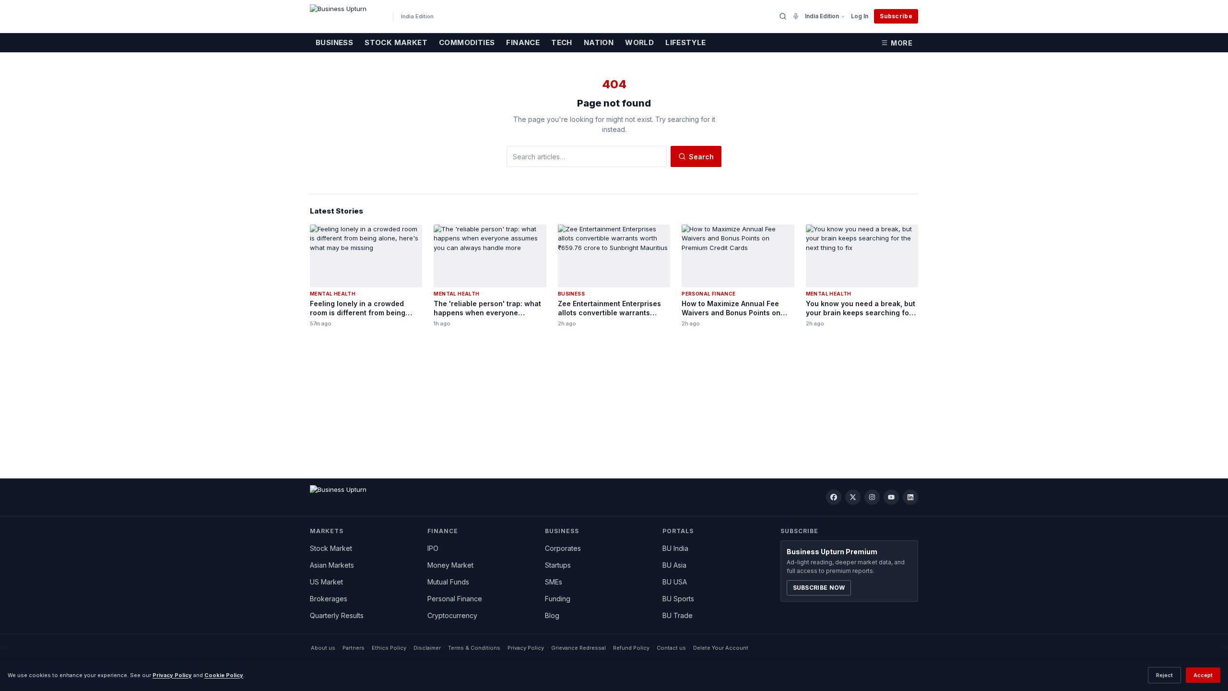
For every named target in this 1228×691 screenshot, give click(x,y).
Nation (599, 42)
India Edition (822, 16)
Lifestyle (685, 42)
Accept (1203, 675)
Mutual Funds (448, 582)
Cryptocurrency (452, 615)
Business (334, 42)
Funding (557, 599)
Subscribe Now (819, 587)
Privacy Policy (526, 647)
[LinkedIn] (910, 497)
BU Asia (674, 565)
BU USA (674, 582)
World (639, 42)
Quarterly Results (337, 615)
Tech (561, 42)
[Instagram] (872, 497)
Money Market (450, 565)
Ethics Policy (389, 647)
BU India (675, 548)
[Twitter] (853, 497)
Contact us (671, 647)
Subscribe (896, 16)
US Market (326, 582)
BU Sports (678, 599)
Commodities (467, 42)
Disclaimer (427, 647)
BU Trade (677, 615)
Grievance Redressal (578, 647)
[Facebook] (833, 497)
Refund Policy (631, 647)
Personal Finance (454, 599)
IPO (432, 548)
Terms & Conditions (474, 647)
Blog (552, 615)
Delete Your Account (720, 647)
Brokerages (328, 599)
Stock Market (396, 42)
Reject (1164, 675)
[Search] (783, 16)
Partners (353, 647)
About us (323, 647)
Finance (523, 42)
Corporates (563, 548)
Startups (558, 565)
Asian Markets (332, 565)
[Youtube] (891, 497)
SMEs (553, 582)
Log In (859, 16)
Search (701, 157)
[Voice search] (795, 16)
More (901, 43)
